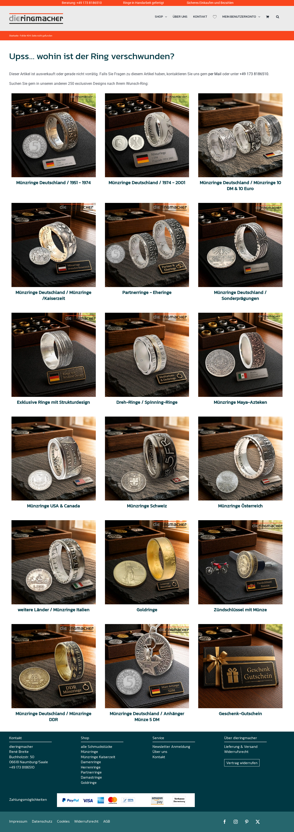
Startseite (13, 35)
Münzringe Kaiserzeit (98, 757)
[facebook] (225, 822)
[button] (277, 16)
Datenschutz (42, 821)
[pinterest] (247, 822)
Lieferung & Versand (240, 746)
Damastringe (91, 777)
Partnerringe (91, 772)
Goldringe (89, 782)
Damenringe (91, 762)
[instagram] (236, 822)
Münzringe (89, 751)
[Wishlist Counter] (215, 16)
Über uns (160, 751)
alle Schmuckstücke (96, 746)
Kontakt (159, 757)
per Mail (214, 74)
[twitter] (258, 822)
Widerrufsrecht (236, 751)
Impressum (18, 821)
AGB (106, 821)
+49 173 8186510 (89, 3)
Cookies (63, 821)
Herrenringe (91, 767)
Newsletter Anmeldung (171, 746)
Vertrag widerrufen (241, 763)
